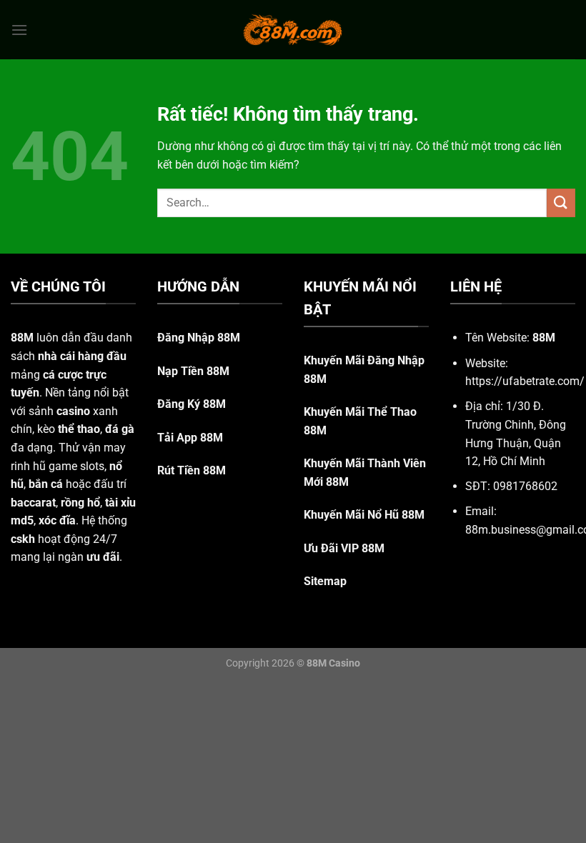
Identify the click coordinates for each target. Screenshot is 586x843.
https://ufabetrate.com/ (525, 381)
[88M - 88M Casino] (293, 29)
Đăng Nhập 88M (198, 337)
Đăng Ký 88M (191, 404)
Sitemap (325, 581)
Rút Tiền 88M (191, 470)
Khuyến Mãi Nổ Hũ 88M (364, 515)
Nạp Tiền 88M (193, 371)
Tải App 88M (190, 437)
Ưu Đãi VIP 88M (344, 548)
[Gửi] (561, 202)
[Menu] (19, 29)
